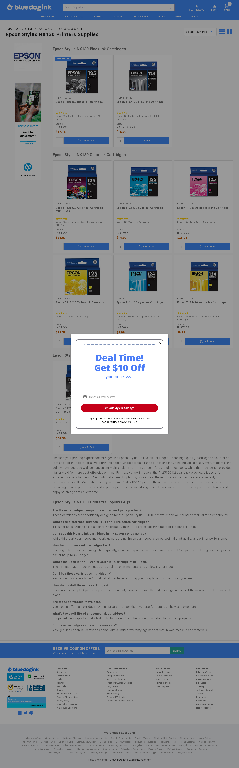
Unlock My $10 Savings (119, 408)
